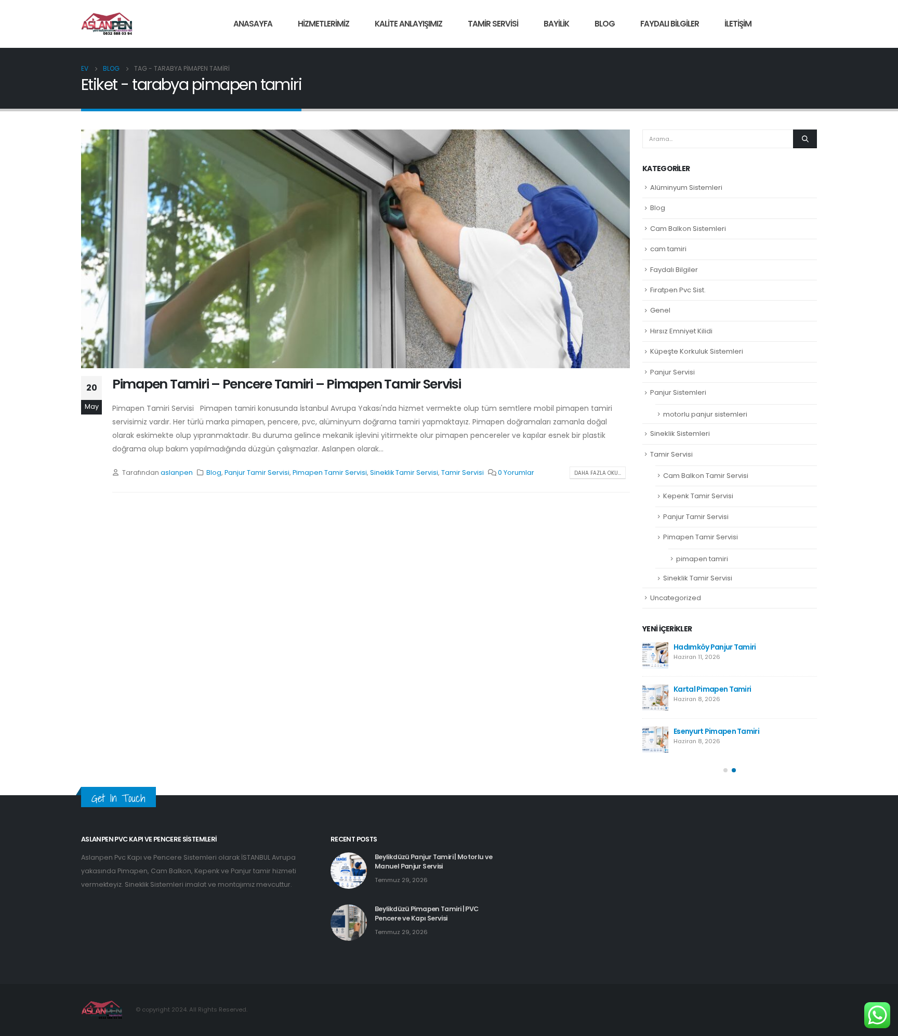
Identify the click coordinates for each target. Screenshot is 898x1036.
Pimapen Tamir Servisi (330, 472)
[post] (655, 655)
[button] (725, 770)
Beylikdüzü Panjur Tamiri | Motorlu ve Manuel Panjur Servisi (434, 861)
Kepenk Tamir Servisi (698, 496)
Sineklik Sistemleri (680, 433)
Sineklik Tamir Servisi (404, 472)
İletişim (737, 23)
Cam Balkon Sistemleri (688, 229)
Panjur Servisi (672, 372)
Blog (605, 23)
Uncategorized (675, 598)
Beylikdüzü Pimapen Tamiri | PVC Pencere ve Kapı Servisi (426, 913)
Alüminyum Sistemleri (686, 187)
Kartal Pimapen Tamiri (712, 689)
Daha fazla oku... (597, 473)
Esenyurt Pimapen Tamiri (716, 731)
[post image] (355, 249)
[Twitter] (791, 24)
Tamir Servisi (493, 23)
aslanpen (177, 472)
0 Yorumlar (516, 472)
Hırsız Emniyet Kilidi (681, 331)
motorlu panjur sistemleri (705, 414)
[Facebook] (774, 24)
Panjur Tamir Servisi (256, 472)
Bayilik (556, 23)
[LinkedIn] (809, 24)
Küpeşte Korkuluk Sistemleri (696, 351)
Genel (660, 310)
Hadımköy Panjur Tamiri (715, 647)
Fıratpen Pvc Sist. (678, 290)
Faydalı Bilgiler (669, 23)
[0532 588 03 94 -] (107, 24)
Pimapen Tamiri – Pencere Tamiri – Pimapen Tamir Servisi (286, 384)
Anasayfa (252, 23)
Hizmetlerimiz (323, 23)
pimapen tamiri (702, 559)
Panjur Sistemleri (678, 392)
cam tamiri (668, 249)
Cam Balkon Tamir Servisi (705, 476)
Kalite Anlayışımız (408, 23)
